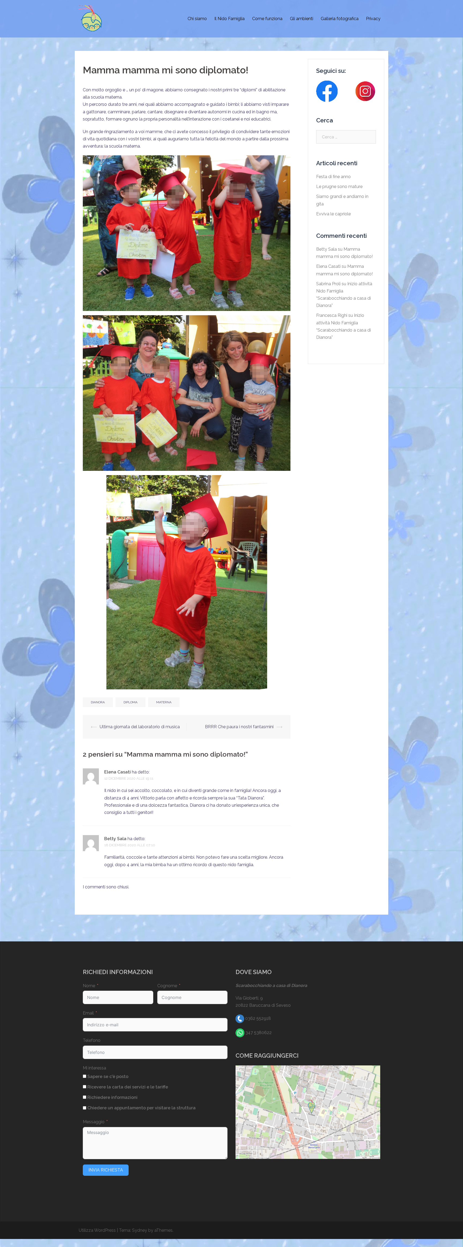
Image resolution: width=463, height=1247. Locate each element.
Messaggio (93, 1121)
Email (88, 1013)
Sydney (139, 1230)
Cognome (167, 985)
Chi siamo (197, 18)
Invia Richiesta (105, 1170)
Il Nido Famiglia (229, 18)
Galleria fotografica (340, 18)
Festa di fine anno (333, 176)
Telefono (91, 1040)
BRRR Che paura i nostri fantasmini (239, 726)
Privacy (373, 18)
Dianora (98, 702)
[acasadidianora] (91, 18)
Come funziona (267, 18)
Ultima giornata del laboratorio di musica (140, 726)
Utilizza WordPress (97, 1230)
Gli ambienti (301, 18)
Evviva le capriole (333, 213)
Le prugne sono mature (339, 186)
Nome (89, 985)
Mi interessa (94, 1068)
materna (163, 702)
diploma (130, 702)
